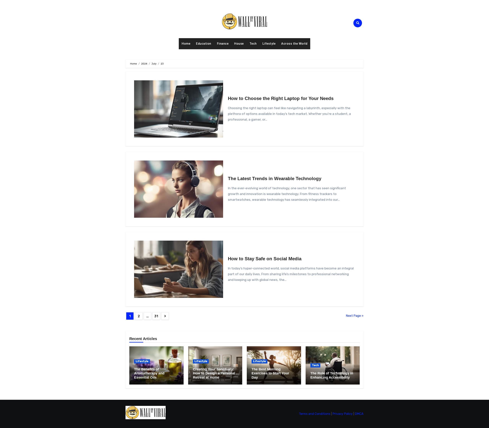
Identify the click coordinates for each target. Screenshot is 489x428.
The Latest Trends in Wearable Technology (274, 178)
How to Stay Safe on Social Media (264, 258)
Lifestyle (269, 43)
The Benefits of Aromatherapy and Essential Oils (149, 373)
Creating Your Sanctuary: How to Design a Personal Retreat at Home (214, 373)
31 (156, 316)
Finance (223, 43)
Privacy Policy (343, 414)
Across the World (294, 43)
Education (203, 43)
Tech (253, 43)
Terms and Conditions (314, 414)
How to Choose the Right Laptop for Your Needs (281, 98)
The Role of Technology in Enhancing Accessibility (331, 375)
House (239, 43)
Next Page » (355, 316)
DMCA (359, 414)
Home (186, 43)
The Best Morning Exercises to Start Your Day (270, 373)
